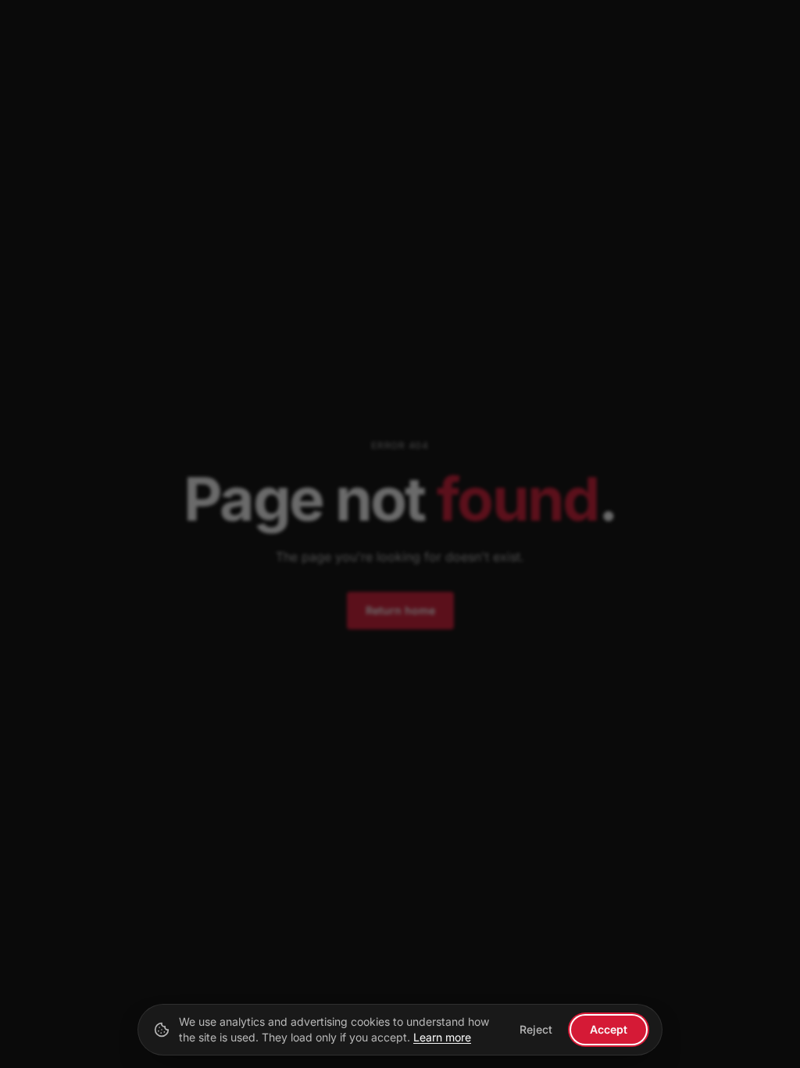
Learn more (442, 1037)
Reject (536, 1029)
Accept (608, 1029)
